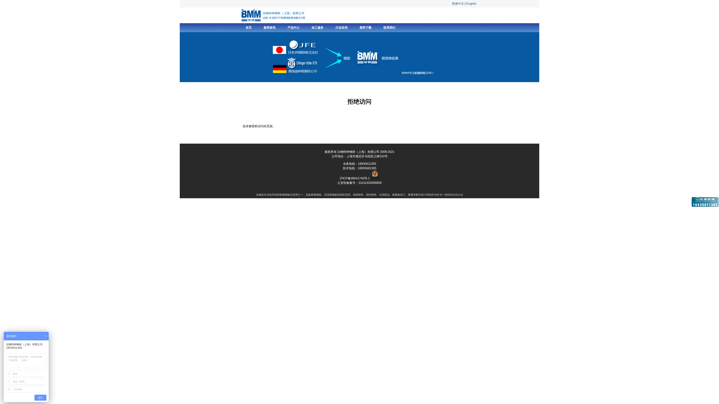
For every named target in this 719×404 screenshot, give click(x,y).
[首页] (251, 15)
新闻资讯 (270, 27)
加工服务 (318, 27)
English (471, 3)
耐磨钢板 (285, 194)
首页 (249, 27)
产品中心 (294, 27)
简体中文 (458, 3)
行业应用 (342, 27)
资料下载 (365, 27)
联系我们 (389, 27)
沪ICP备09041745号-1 (355, 178)
